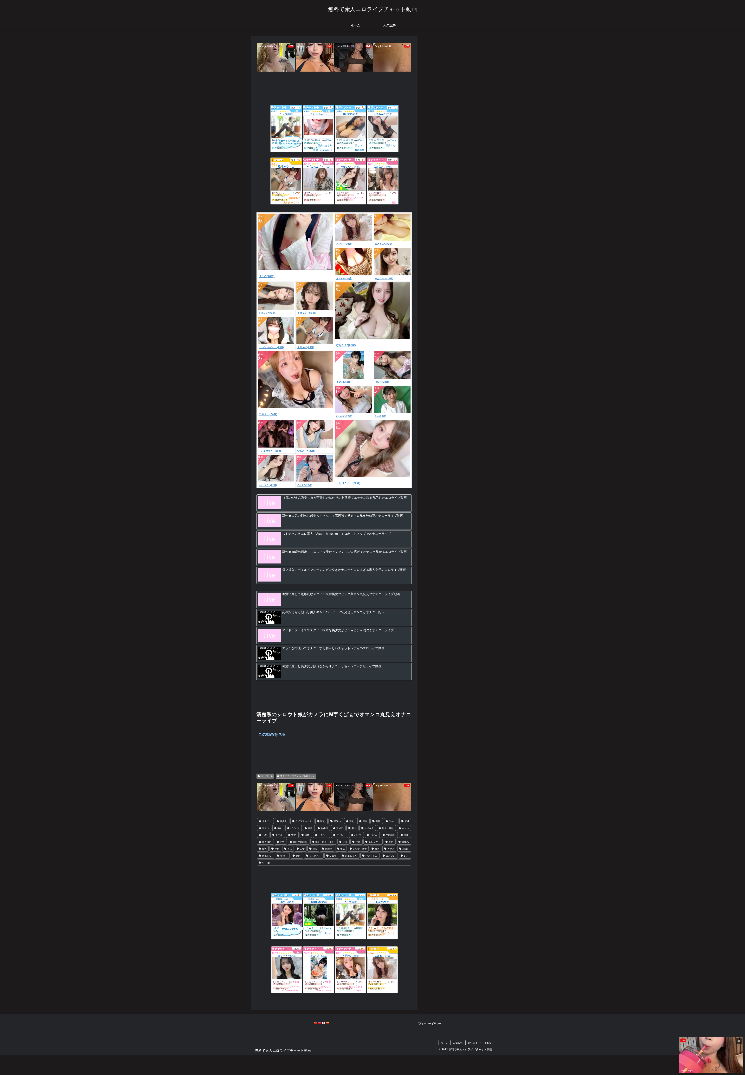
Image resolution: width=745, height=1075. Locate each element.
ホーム (444, 1043)
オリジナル (267, 776)
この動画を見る (272, 734)
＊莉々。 (351, 955)
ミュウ (350, 902)
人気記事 (458, 1043)
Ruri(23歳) (380, 416)
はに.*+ (287, 902)
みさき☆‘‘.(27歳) (383, 244)
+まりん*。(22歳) (268, 485)
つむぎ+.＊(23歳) (306, 450)
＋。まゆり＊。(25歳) (270, 450)
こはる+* (382, 955)
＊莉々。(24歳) (268, 414)
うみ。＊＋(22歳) (384, 278)
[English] (319, 1022)
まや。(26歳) (343, 382)
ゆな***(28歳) (382, 382)
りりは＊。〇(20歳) (348, 483)
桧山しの (319, 902)
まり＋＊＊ (287, 955)
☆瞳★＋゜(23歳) (306, 313)
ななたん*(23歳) (346, 345)
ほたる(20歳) (267, 276)
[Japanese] (323, 1022)
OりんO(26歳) (304, 485)
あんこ (382, 902)
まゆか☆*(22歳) (267, 313)
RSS (488, 1043)
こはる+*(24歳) (344, 244)
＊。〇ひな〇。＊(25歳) (271, 347)
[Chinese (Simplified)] (315, 1022)
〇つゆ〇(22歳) (344, 416)
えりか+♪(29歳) (344, 278)
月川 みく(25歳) (305, 347)
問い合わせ (474, 1043)
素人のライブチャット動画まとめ (297, 776)
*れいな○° (318, 955)
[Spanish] (327, 1022)
